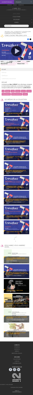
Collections (16, 16)
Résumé (4, 69)
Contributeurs (17, 363)
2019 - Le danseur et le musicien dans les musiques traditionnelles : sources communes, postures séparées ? (18, 32)
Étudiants (18, 2)
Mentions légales (17, 353)
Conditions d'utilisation (9, 78)
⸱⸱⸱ (31, 2)
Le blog (15, 5)
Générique (5, 75)
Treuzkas (7, 31)
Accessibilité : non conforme (6, 384)
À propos (9, 5)
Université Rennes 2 (7, 2)
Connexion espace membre (17, 387)
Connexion (21, 5)
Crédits (17, 351)
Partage (4, 72)
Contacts (17, 349)
